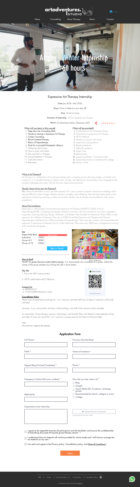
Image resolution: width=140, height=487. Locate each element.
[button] (95, 244)
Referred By (29, 394)
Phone (75, 365)
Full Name (29, 340)
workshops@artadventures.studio (38, 291)
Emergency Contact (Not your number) (41, 379)
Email (26, 351)
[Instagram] (100, 477)
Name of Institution (81, 352)
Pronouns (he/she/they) (83, 340)
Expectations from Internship (37, 407)
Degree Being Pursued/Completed (39, 365)
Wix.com (79, 483)
